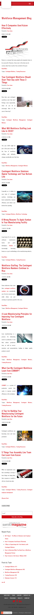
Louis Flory (9, 373)
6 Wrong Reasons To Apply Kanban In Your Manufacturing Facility (16, 221)
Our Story (7, 595)
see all (3, 582)
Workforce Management (11, 165)
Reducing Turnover (11, 578)
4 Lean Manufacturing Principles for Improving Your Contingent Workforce (17, 316)
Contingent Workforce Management (16, 120)
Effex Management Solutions (6, 4)
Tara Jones (9, 31)
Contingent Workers (10, 71)
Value (6, 598)
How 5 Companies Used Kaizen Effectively (15, 27)
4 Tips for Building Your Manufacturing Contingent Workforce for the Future (13, 413)
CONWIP (4, 385)
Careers (19, 595)
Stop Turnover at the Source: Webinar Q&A (15, 556)
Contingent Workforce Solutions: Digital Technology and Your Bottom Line (17, 174)
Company (27, 598)
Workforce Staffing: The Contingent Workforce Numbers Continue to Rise (17, 268)
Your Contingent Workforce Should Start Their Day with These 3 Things (16, 80)
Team (13, 595)
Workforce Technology (21, 214)
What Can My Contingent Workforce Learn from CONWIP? (17, 369)
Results (20, 598)
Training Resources (21, 71)
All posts (4, 498)
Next (7, 498)
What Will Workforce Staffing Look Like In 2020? (16, 129)
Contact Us (26, 595)
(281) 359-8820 (14, 607)
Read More (4, 68)
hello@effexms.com (22, 607)
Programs (13, 598)
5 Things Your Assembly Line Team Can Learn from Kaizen (16, 453)
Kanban (11, 245)
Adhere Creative (28, 612)
